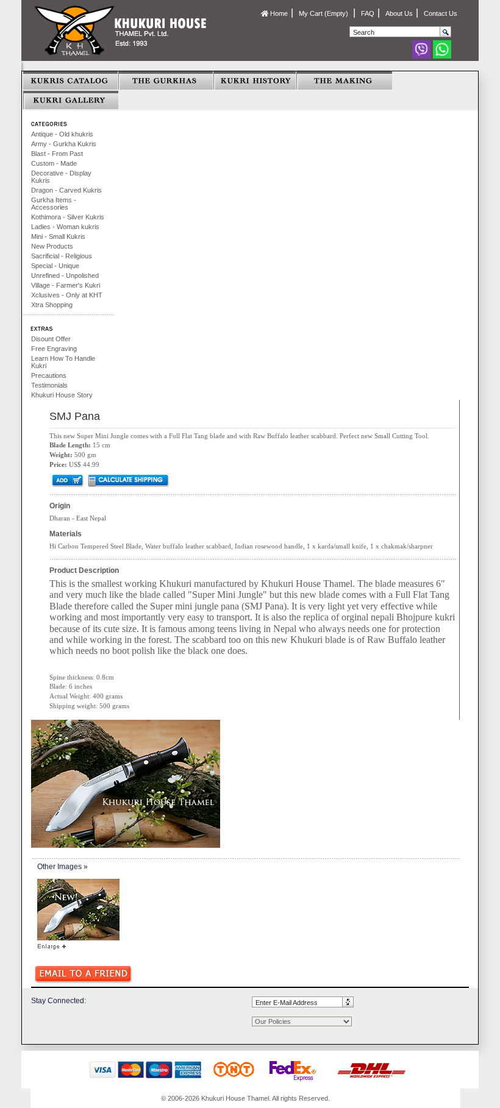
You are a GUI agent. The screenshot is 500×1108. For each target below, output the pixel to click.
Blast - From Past (57, 153)
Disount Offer (51, 339)
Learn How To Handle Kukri (63, 362)
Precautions (48, 375)
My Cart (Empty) (324, 13)
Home (278, 13)
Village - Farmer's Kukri (65, 285)
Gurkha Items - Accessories (53, 203)
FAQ (367, 13)
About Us (399, 13)
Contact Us (440, 13)
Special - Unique (55, 265)
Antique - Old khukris (62, 134)
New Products (52, 246)
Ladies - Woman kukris (65, 226)
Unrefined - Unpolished (65, 275)
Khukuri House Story (62, 395)
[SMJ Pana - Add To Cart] (66, 480)
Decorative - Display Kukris (61, 176)
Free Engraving (54, 348)
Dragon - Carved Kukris (66, 190)
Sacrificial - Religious (61, 256)
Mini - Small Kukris (58, 236)
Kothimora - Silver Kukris (67, 217)
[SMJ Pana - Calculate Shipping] (128, 480)
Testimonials (49, 385)
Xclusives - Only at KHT (66, 295)
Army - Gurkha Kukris (63, 143)
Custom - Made (54, 163)
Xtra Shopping (52, 304)
